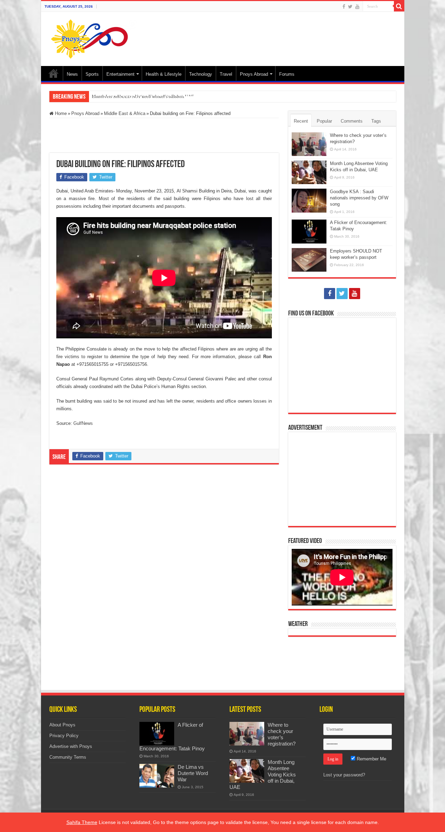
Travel (226, 74)
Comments (352, 121)
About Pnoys (62, 724)
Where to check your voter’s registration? (282, 734)
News (72, 74)
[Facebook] (344, 6)
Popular (324, 121)
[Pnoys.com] (94, 37)
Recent (301, 121)
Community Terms (67, 757)
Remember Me (370, 758)
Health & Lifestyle (163, 74)
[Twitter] (350, 6)
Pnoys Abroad (254, 74)
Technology (200, 74)
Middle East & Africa (124, 113)
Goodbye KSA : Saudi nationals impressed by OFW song (359, 198)
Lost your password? (344, 774)
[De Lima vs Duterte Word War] (156, 776)
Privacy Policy (64, 735)
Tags (376, 121)
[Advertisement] (272, 34)
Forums (286, 74)
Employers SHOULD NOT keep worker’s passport (138, 96)
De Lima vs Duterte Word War (193, 773)
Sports (92, 74)
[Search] (399, 6)
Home (53, 73)
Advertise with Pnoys (70, 746)
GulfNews (83, 423)
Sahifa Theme (81, 822)
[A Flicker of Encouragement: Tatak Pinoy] (156, 733)
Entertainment (120, 74)
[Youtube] (357, 6)
